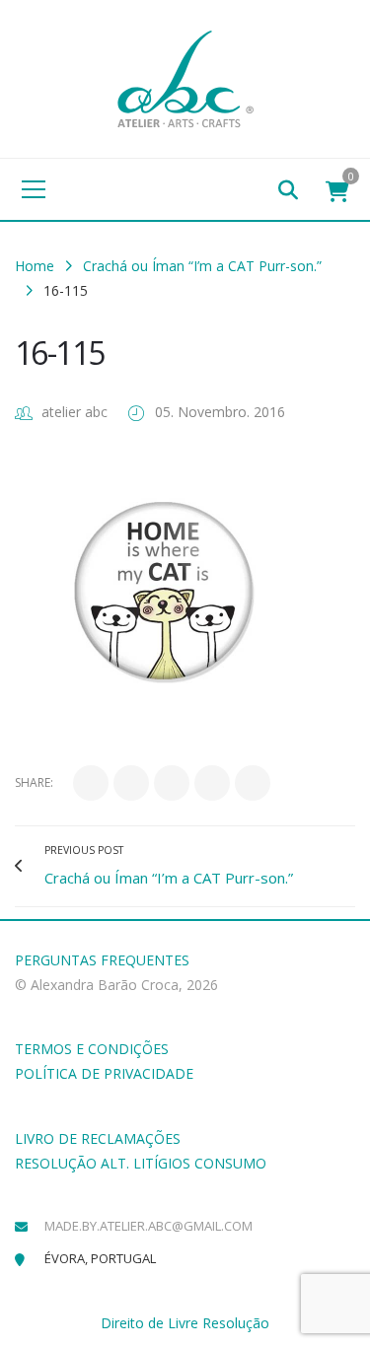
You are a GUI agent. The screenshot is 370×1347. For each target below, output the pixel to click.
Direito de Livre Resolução (185, 1322)
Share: (34, 782)
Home (34, 265)
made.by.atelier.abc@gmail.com (148, 1226)
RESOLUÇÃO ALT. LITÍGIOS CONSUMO (140, 1163)
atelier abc (74, 411)
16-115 (59, 352)
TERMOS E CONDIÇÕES (92, 1048)
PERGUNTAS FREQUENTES (102, 960)
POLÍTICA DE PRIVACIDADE (104, 1073)
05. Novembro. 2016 (220, 411)
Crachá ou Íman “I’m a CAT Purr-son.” (202, 265)
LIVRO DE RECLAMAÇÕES (98, 1138)
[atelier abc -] (185, 77)
